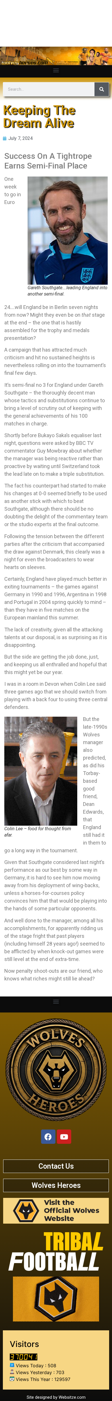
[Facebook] (48, 1136)
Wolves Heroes (56, 1185)
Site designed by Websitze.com (56, 1397)
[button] (56, 70)
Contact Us (56, 1166)
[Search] (101, 89)
